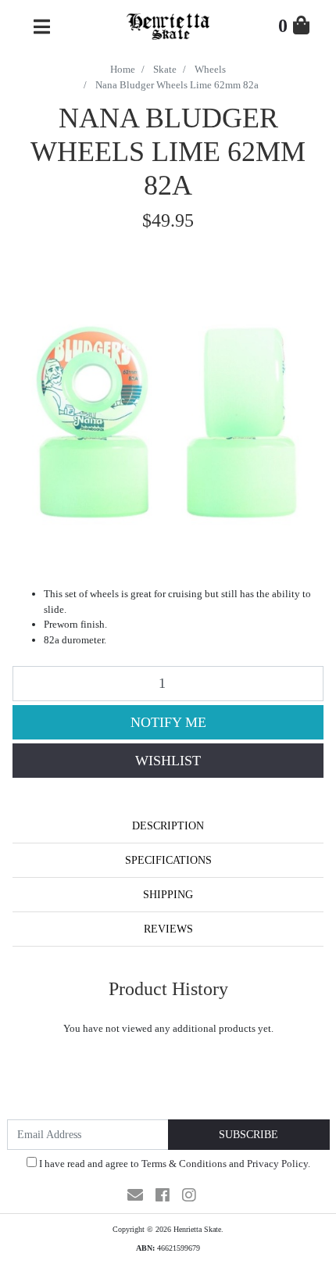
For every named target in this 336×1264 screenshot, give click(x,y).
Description (168, 826)
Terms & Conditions (184, 1163)
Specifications (168, 860)
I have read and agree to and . (173, 1163)
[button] (168, 760)
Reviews (168, 929)
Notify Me (168, 722)
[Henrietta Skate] (168, 24)
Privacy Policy (277, 1163)
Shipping (168, 895)
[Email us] (135, 1195)
